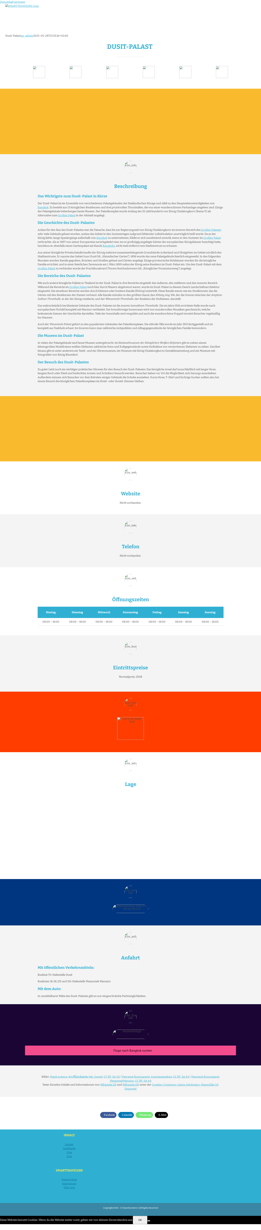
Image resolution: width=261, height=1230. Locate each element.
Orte (69, 1152)
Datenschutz (69, 1179)
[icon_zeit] (76, 67)
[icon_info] (39, 67)
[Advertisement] (130, 121)
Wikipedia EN (131, 1084)
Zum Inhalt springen (12, 2)
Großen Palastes (211, 229)
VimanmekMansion (122, 1080)
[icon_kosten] (112, 67)
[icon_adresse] (149, 67)
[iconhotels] (222, 67)
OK (140, 1219)
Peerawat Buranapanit (136, 1076)
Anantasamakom (161, 1076)
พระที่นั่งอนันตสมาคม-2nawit (85, 1076)
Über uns (69, 1187)
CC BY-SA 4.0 (112, 1076)
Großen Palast (66, 215)
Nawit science (58, 1076)
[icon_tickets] (185, 67)
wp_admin (26, 35)
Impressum (69, 1183)
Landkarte (69, 1148)
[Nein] (148, 1220)
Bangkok (43, 207)
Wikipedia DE (108, 1084)
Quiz (69, 1156)
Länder (69, 1144)
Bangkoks (109, 245)
